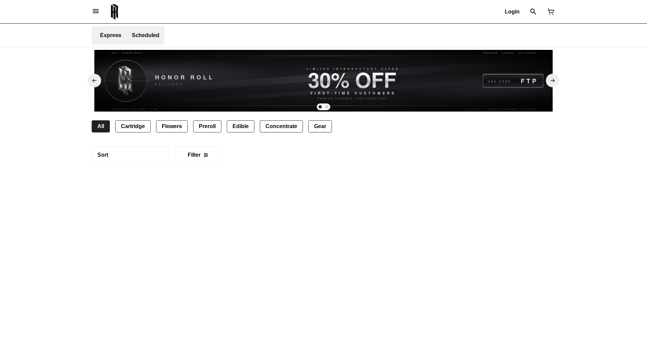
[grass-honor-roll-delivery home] (114, 11)
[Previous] (94, 80)
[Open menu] (96, 11)
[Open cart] (549, 11)
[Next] (552, 80)
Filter (194, 155)
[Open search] (533, 11)
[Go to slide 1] (320, 107)
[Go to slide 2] (327, 107)
